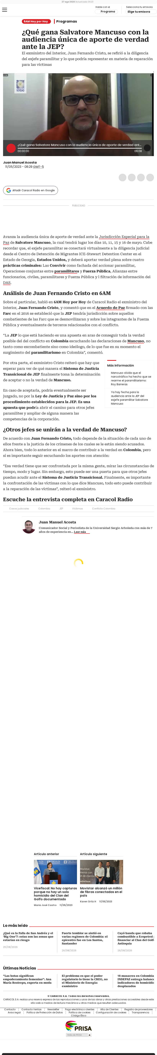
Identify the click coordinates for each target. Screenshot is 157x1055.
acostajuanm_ (44, 163)
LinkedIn (141, 177)
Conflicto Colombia (103, 508)
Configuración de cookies (111, 1012)
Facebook (122, 177)
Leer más (80, 531)
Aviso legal (14, 1012)
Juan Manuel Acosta (20, 162)
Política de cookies (80, 1012)
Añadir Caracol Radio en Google (33, 190)
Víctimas (77, 508)
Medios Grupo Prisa (78, 1035)
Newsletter (53, 1009)
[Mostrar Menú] (4, 9)
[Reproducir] (11, 148)
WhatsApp (150, 177)
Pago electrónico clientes (79, 1009)
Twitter (132, 177)
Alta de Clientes (109, 1009)
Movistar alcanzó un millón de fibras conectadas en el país (101, 892)
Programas (66, 21)
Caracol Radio (18, 10)
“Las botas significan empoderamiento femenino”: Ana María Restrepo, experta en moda (27, 979)
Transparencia (140, 1012)
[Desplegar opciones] (147, 147)
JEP (61, 508)
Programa (108, 11)
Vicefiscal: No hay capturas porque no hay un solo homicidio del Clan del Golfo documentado (55, 893)
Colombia (44, 508)
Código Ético (78, 1015)
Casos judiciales (19, 508)
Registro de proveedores (138, 1009)
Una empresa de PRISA (78, 1025)
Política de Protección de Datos (45, 1012)
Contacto (10, 1009)
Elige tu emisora (139, 12)
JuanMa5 (39, 163)
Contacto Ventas (31, 1009)
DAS (7, 283)
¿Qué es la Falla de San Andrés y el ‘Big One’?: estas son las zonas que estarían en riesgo (28, 937)
